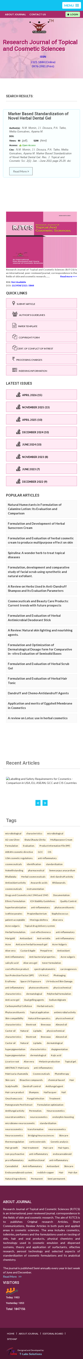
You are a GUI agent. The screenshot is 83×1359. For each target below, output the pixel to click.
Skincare (63, 1135)
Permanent (37, 1178)
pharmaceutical (36, 870)
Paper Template (27, 326)
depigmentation (59, 1049)
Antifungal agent (54, 1086)
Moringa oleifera (39, 919)
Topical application (39, 1012)
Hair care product (14, 1092)
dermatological (34, 993)
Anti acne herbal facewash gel (31, 944)
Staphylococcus (60, 913)
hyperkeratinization (15, 907)
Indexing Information (32, 370)
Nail (63, 1092)
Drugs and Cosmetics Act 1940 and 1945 (26, 895)
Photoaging (59, 975)
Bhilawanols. (59, 882)
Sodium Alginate (57, 999)
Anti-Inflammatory (32, 1166)
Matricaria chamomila (16, 1073)
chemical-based (56, 1079)
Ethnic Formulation (15, 901)
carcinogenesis (68, 969)
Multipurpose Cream (61, 839)
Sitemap (12, 1339)
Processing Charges (28, 359)
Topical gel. (70, 1061)
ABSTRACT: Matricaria (17, 1067)
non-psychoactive (14, 1153)
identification (34, 864)
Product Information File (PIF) (54, 845)
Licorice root (12, 1061)
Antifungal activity (14, 1110)
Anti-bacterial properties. (42, 956)
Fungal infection (35, 1098)
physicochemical (62, 987)
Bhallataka (10, 876)
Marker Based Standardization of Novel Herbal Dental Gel (38, 116)
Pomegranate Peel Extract (18, 1104)
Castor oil (10, 1030)
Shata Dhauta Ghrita (35, 839)
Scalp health (11, 1086)
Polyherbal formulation (59, 993)
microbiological (13, 833)
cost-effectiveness (41, 932)
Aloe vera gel (30, 962)
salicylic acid (12, 962)
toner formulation (51, 962)
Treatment (54, 1098)
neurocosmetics (39, 1116)
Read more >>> (68, 276)
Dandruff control (32, 1086)
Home (11, 1333)
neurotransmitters (15, 1116)
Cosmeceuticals (41, 1073)
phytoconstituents (64, 907)
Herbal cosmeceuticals (33, 876)
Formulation (11, 845)
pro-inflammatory (14, 1160)
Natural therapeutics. (39, 1018)
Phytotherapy (62, 1073)
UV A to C (44, 975)
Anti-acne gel (12, 999)
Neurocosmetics (56, 1110)
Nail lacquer (50, 1092)
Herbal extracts (45, 1006)
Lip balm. (37, 1030)
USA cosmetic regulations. (19, 858)
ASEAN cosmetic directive (19, 851)
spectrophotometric (44, 969)
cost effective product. (17, 969)
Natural (24, 1030)
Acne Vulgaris (59, 944)
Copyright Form (28, 337)
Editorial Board (53, 1333)
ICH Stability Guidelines (42, 901)
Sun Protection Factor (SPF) (19, 975)
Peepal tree (46, 950)
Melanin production (49, 1061)
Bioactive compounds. (31, 1079)
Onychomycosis (13, 1098)
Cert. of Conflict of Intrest (35, 348)
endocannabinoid (62, 1153)
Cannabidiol (11, 1166)
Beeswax (46, 1024)
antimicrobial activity (65, 1012)
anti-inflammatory (47, 858)
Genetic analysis (59, 1141)
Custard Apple (27, 950)
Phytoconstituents (15, 1012)
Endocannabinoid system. (18, 1172)
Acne (8, 944)
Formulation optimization (50, 1104)
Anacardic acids (39, 882)
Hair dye (72, 1172)
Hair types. (63, 1147)
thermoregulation (14, 1141)
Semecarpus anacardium (62, 870)
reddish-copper (45, 1172)
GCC (40, 851)
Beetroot (31, 1024)
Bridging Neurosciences (41, 1135)
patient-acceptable (15, 919)
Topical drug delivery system (40, 925)
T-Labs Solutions (30, 1354)
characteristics (34, 833)
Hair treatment (30, 1147)
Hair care (48, 1147)
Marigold (10, 938)
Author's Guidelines (31, 314)
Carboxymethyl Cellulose (18, 1006)
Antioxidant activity (15, 882)
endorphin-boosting (63, 1116)
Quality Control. (68, 901)
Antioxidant (26, 938)
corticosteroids (37, 1141)
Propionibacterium (37, 913)
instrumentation (35, 888)
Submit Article (25, 303)
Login (73, 14)
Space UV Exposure (30, 981)
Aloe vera (58, 919)
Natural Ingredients (15, 1178)
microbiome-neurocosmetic (20, 1123)
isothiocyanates (13, 913)
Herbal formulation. (15, 932)
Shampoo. (34, 1092)
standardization (54, 864)
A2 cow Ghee (12, 839)
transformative (36, 1129)
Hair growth (11, 1147)
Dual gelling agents (34, 999)
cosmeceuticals (13, 864)
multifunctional (36, 1160)
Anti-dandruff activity (61, 876)
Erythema (10, 981)
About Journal (15, 14)
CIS (49, 851)
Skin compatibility (14, 1018)
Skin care (10, 1079)
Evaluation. (29, 845)
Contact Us (37, 14)
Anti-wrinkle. (44, 938)
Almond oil (61, 1024)
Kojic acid (56, 1055)
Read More (20, 171)
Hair (72, 1079)
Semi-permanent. (56, 1178)
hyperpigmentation (15, 1049)
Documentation (61, 895)
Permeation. (35, 1110)
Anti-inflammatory (14, 956)
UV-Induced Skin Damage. (59, 981)
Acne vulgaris (12, 925)
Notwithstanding (14, 870)
